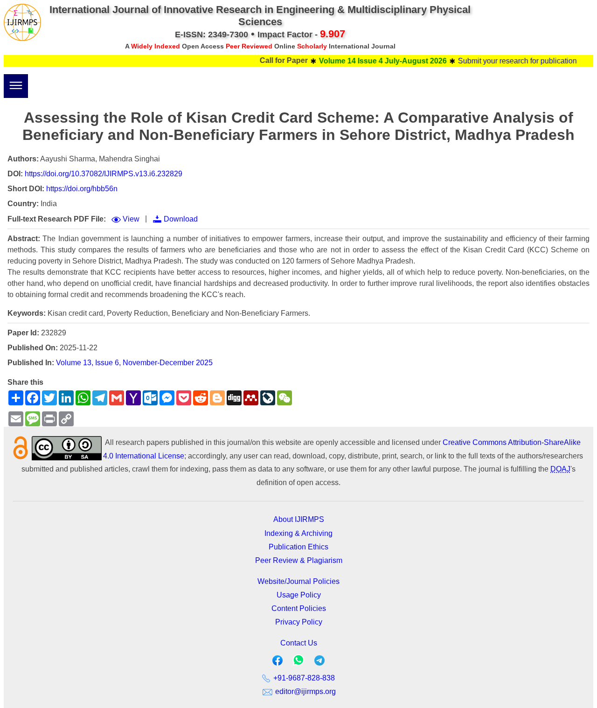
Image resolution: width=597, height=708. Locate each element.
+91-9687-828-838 (303, 678)
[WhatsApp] (298, 663)
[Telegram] (319, 662)
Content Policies (298, 608)
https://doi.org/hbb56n (82, 189)
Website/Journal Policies (298, 581)
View (131, 219)
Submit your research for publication (508, 61)
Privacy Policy (298, 622)
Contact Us (298, 643)
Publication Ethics (298, 547)
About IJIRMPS (298, 519)
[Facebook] (277, 662)
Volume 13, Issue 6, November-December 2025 (134, 363)
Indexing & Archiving (298, 533)
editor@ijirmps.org (304, 691)
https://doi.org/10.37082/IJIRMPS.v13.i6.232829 (103, 174)
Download (181, 219)
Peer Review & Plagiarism (298, 560)
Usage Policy (299, 595)
